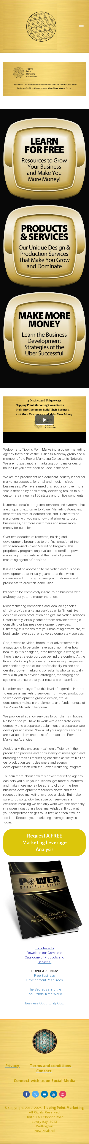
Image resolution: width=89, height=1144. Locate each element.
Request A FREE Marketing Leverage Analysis (44, 842)
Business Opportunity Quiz (44, 1003)
